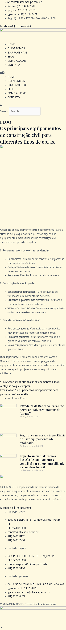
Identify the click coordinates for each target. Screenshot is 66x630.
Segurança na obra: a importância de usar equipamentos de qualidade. (42, 439)
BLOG (11, 56)
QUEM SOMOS (16, 48)
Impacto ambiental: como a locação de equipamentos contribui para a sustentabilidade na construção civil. (42, 461)
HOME (11, 44)
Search (4, 111)
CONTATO (14, 65)
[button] (33, 73)
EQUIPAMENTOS (17, 52)
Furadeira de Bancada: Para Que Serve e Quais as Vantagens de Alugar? (42, 409)
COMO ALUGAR (17, 60)
